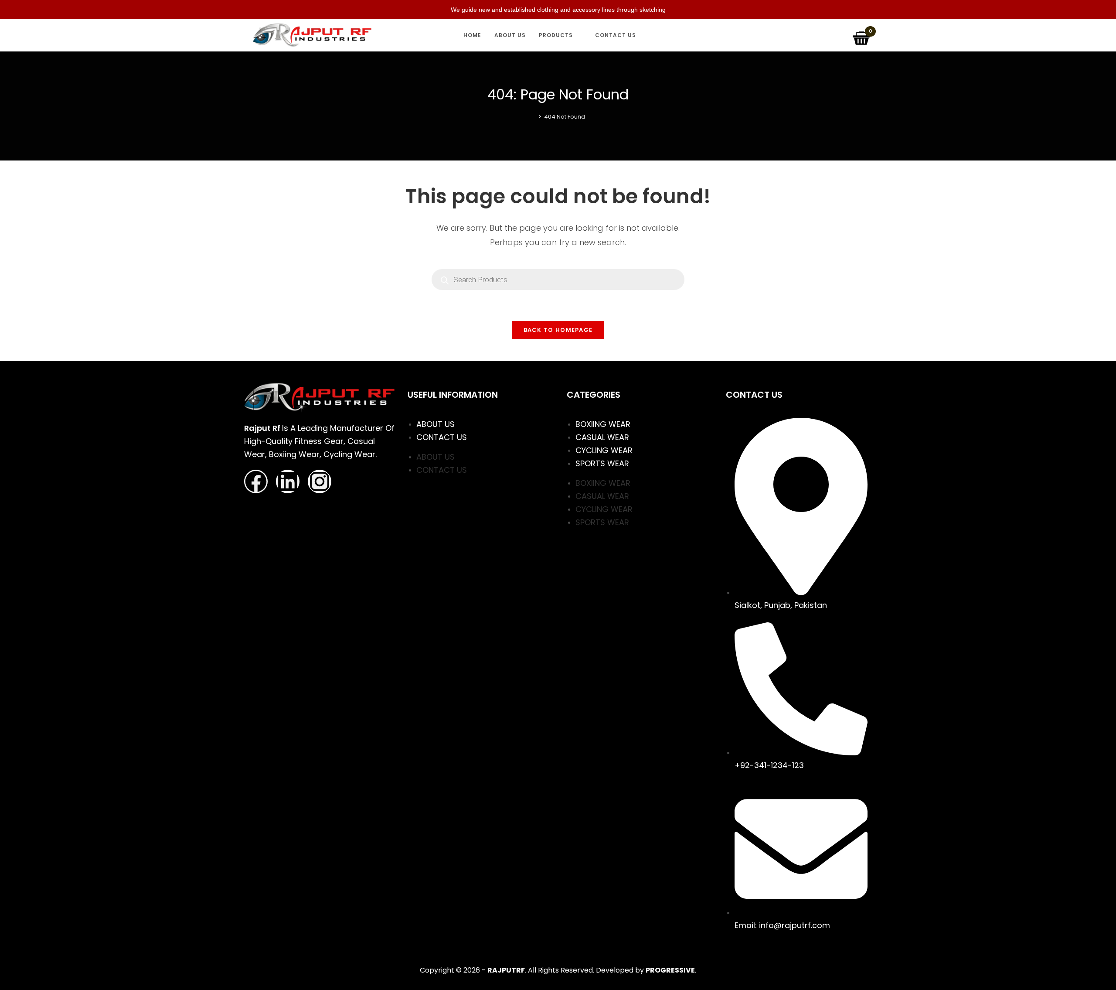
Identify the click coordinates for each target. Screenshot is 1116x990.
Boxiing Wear (602, 424)
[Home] (533, 117)
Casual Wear (602, 437)
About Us (435, 424)
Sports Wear (602, 463)
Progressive (670, 970)
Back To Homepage (558, 330)
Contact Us (441, 437)
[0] (862, 35)
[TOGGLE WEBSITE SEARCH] (651, 35)
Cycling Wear (604, 450)
